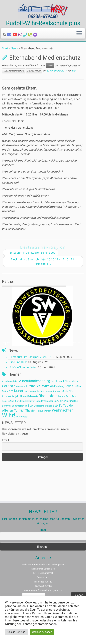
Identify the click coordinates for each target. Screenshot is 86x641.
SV (60, 405)
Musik (65, 391)
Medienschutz (33, 70)
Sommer (6, 405)
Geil (74, 70)
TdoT (22, 410)
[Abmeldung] (35, 34)
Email (5, 440)
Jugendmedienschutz (14, 70)
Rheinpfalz (48, 395)
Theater (30, 410)
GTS (11, 391)
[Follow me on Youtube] (15, 34)
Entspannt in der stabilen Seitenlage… (30, 252)
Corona (7, 386)
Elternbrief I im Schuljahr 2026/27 (30, 356)
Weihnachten (62, 410)
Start (5, 48)
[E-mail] (10, 34)
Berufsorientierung (36, 381)
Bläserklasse (71, 381)
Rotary (61, 396)
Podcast (6, 396)
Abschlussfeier (10, 381)
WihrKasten (22, 416)
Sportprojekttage (43, 406)
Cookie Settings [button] (16, 631)
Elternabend (19, 386)
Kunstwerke (30, 391)
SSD (55, 405)
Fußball (78, 386)
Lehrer (40, 391)
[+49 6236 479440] (25, 34)
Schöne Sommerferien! (23, 367)
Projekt (15, 396)
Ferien (69, 386)
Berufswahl (57, 381)
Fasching (59, 386)
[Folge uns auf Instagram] (20, 34)
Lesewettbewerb (53, 391)
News (14, 48)
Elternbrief (33, 386)
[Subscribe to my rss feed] (5, 34)
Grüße (5, 391)
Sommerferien (19, 405)
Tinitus (39, 411)
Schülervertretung (64, 400)
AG (19, 381)
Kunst (18, 391)
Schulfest (71, 396)
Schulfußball (8, 401)
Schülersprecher (44, 401)
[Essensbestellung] (30, 34)
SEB (76, 401)
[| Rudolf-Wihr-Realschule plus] (43, 10)
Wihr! (8, 415)
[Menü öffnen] (79, 34)
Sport (31, 405)
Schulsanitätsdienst (25, 401)
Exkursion (47, 386)
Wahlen (47, 411)
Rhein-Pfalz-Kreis (29, 396)
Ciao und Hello (18, 362)
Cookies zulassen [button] (42, 631)
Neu (71, 391)
